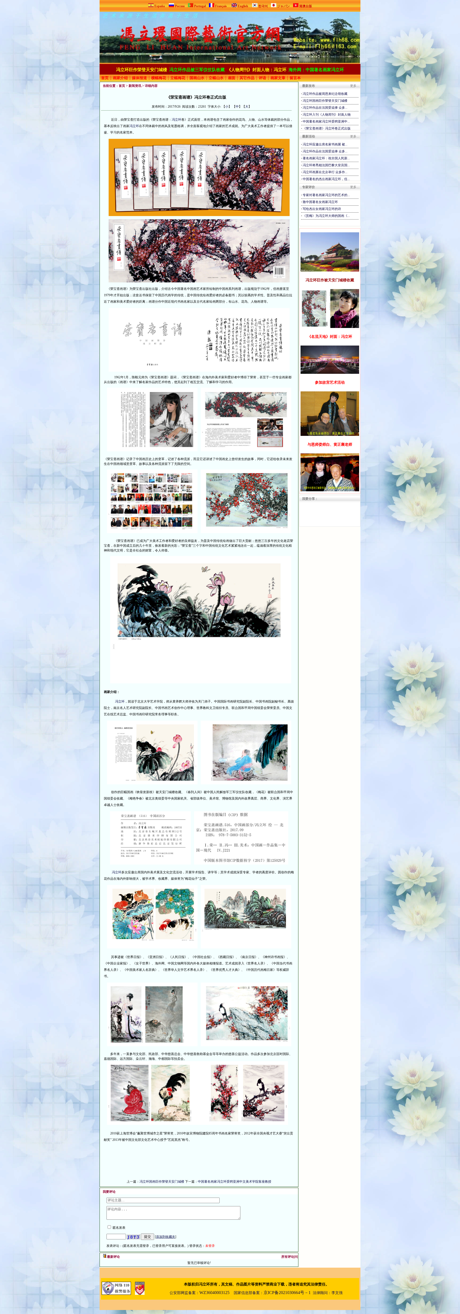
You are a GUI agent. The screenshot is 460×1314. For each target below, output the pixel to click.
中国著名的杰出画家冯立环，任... (326, 179)
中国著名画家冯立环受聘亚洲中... (326, 121)
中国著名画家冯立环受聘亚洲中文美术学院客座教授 (234, 1181)
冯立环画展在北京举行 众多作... (325, 172)
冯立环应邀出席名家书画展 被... (325, 144)
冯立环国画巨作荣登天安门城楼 (161, 1181)
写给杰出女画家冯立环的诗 (322, 209)
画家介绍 (120, 78)
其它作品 (247, 78)
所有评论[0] (289, 1257)
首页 (105, 78)
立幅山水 (216, 78)
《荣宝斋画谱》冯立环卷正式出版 (327, 128)
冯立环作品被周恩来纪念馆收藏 (325, 94)
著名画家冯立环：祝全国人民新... (326, 158)
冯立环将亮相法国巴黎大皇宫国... (326, 165)
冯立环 (176, 119)
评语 (262, 78)
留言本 (295, 78)
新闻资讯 (135, 86)
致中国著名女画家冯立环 (320, 202)
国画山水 (197, 78)
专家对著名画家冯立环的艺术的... (326, 195)
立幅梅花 (177, 78)
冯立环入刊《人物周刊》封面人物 (327, 114)
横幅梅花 (158, 78)
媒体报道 (139, 78)
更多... (354, 86)
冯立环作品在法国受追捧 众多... (325, 108)
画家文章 (277, 78)
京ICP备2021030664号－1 (287, 1292)
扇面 (231, 78)
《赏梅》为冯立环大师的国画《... (326, 216)
